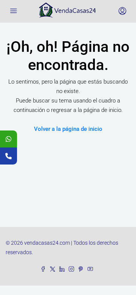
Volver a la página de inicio (68, 129)
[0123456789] (8, 139)
